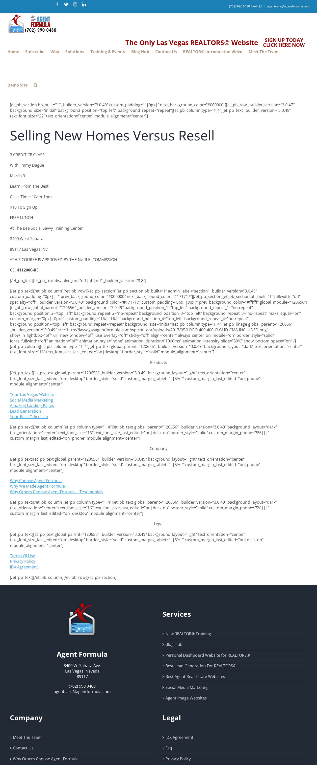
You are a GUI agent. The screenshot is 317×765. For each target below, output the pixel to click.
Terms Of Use (22, 556)
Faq (168, 748)
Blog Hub (174, 644)
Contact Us (23, 748)
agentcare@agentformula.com (288, 6)
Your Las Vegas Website (32, 394)
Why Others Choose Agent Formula (46, 759)
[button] (35, 85)
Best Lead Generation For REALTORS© (200, 666)
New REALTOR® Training (188, 633)
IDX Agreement (24, 567)
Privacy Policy (22, 561)
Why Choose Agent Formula (36, 480)
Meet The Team (27, 737)
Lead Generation (25, 411)
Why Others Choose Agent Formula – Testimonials (56, 492)
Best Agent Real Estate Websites (195, 676)
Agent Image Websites (186, 698)
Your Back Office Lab (29, 416)
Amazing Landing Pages (32, 405)
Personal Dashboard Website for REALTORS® (207, 655)
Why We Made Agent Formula (37, 486)
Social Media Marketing (31, 400)
